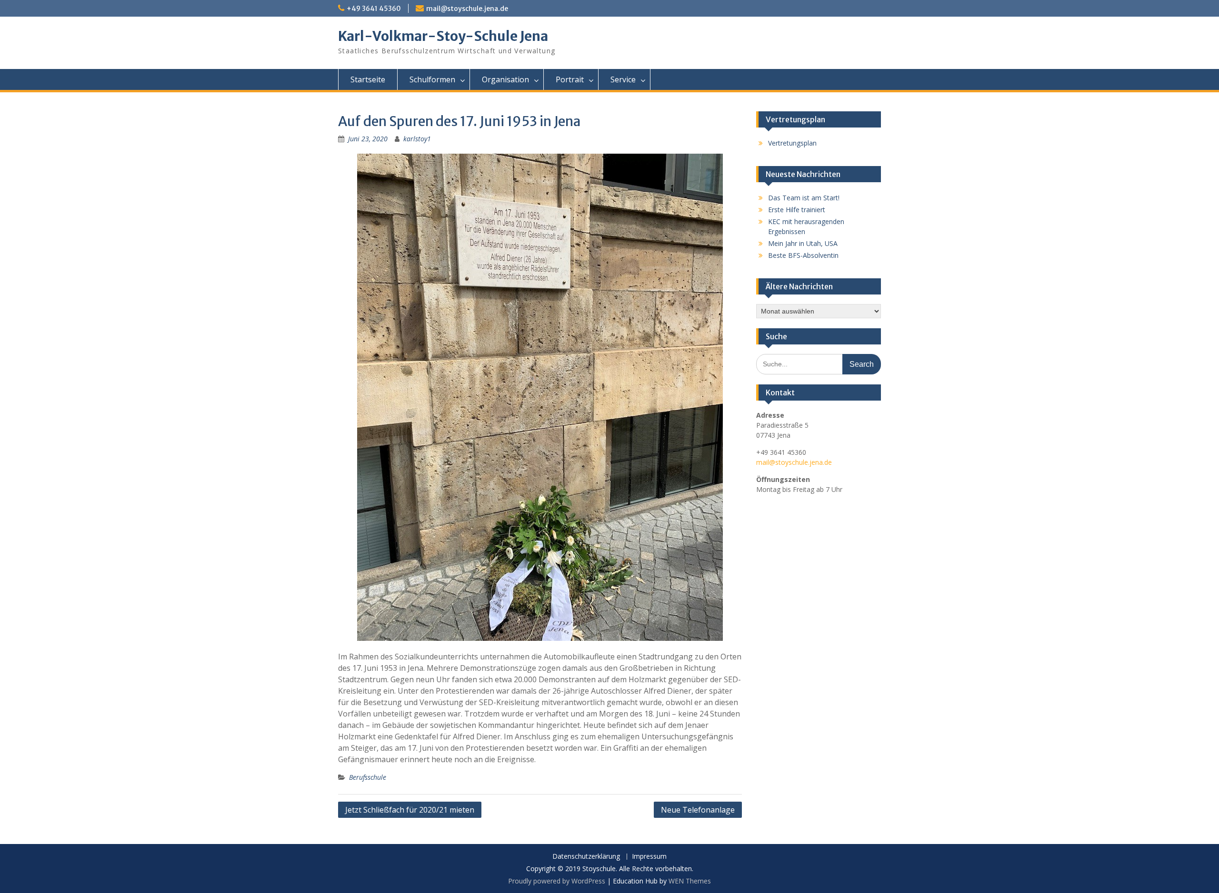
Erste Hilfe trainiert (796, 209)
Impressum (649, 857)
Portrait (570, 79)
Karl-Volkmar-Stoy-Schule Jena (443, 36)
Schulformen (432, 79)
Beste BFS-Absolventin (803, 255)
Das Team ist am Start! (803, 197)
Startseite (367, 79)
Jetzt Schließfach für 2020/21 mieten (409, 810)
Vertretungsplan (792, 142)
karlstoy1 (417, 138)
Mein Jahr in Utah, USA (803, 243)
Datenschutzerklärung (586, 857)
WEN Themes (690, 880)
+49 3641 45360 (374, 8)
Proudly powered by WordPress (556, 880)
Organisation (505, 79)
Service (623, 79)
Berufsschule (367, 777)
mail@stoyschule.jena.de (467, 8)
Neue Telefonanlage (698, 810)
